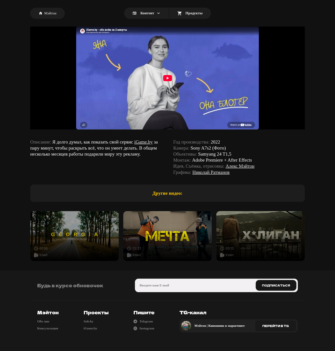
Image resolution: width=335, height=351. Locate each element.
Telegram (146, 321)
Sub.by (88, 321)
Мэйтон (50, 13)
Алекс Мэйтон (240, 166)
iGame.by (143, 142)
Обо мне (43, 321)
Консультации (47, 328)
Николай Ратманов (211, 172)
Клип (44, 255)
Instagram (146, 328)
